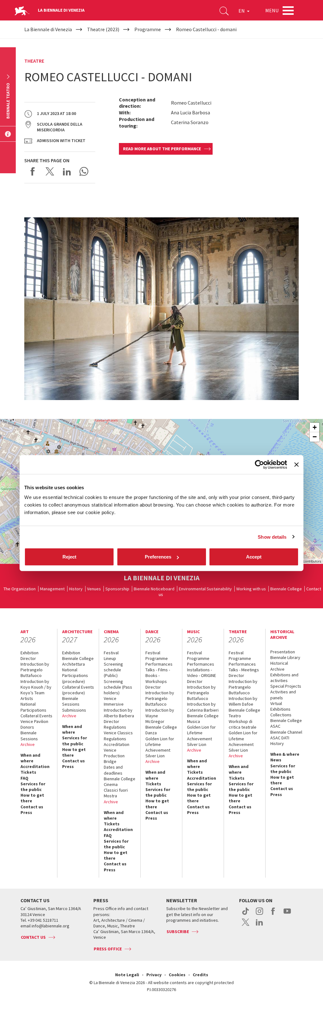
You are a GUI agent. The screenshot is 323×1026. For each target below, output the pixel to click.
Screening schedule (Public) (113, 669)
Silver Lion (155, 756)
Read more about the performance (162, 149)
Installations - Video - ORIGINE (201, 672)
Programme (156, 658)
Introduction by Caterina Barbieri (203, 707)
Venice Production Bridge (114, 755)
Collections (280, 715)
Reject (69, 556)
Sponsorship (117, 589)
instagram (259, 914)
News (275, 760)
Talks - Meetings (244, 670)
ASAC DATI (279, 738)
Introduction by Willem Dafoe (243, 701)
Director (28, 658)
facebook (273, 914)
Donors (27, 727)
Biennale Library (285, 657)
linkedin (259, 925)
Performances (159, 664)
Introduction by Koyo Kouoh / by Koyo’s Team (36, 687)
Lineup (110, 658)
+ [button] (315, 427)
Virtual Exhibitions (280, 706)
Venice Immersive (114, 701)
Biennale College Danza (161, 730)
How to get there (32, 798)
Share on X (50, 171)
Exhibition (29, 653)
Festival (111, 653)
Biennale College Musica (203, 718)
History (76, 589)
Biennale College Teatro (244, 713)
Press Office (108, 949)
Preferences (158, 556)
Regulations (115, 727)
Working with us (251, 589)
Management (52, 589)
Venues (94, 589)
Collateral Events (36, 716)
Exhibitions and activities (284, 677)
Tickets (28, 772)
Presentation (282, 652)
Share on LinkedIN (67, 171)
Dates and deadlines (113, 770)
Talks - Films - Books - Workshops (157, 675)
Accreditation (35, 766)
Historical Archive (279, 666)
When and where (30, 758)
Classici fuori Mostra (116, 793)
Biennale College (286, 589)
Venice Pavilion (34, 721)
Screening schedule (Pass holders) (118, 687)
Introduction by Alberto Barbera (119, 713)
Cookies (177, 974)
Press (26, 812)
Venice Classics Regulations (118, 735)
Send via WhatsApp (84, 171)
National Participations (33, 707)
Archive (28, 744)
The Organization (19, 589)
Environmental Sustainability (205, 589)
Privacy (154, 974)
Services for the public (33, 786)
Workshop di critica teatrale (242, 724)
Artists (27, 698)
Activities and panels (283, 694)
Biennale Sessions (29, 735)
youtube (287, 914)
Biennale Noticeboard (154, 589)
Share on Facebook (33, 171)
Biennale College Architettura (78, 661)
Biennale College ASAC (286, 723)
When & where (284, 754)
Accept (253, 556)
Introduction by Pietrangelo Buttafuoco (35, 669)
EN (242, 11)
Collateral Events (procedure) (78, 690)
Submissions (74, 710)
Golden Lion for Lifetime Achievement (159, 744)
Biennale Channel (286, 732)
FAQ (24, 778)
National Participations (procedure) (75, 675)
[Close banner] (296, 464)
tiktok (245, 914)
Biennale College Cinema (119, 781)
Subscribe (178, 931)
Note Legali (127, 974)
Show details (272, 536)
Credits (200, 974)
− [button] (315, 437)
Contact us (32, 807)
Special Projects (285, 686)
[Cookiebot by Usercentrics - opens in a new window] (259, 464)
